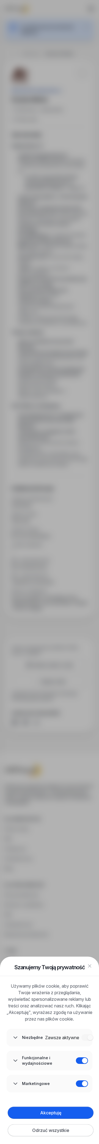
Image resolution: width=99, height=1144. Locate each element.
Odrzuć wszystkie (50, 1130)
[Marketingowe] (82, 1083)
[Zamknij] (90, 966)
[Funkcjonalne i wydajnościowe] (82, 1060)
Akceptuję (50, 1112)
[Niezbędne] (87, 1037)
